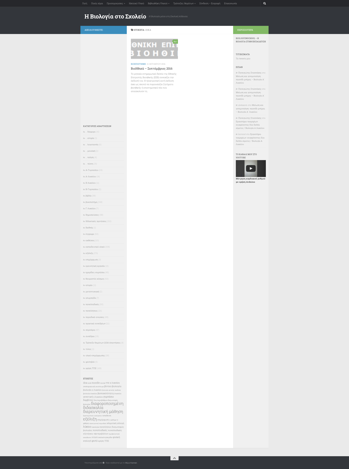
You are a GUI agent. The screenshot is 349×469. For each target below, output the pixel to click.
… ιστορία (90, 138)
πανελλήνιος (92, 310)
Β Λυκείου (91, 182)
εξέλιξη (89, 253)
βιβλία (88, 195)
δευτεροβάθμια (100, 400)
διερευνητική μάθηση (103, 411)
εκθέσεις (90, 240)
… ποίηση (90, 157)
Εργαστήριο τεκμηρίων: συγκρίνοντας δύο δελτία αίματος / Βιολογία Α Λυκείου (250, 124)
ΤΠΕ (107, 383)
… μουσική (90, 150)
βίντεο (107, 386)
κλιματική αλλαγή (115, 423)
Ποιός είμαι (97, 3)
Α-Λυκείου (91, 176)
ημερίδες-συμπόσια (95, 272)
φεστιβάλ (90, 361)
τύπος (88, 349)
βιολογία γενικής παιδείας (111, 390)
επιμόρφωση (92, 259)
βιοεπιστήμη (138, 64)
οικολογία (95, 427)
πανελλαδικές (92, 304)
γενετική (88, 396)
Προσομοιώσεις (115, 3)
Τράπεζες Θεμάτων (183, 3)
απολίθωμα (100, 386)
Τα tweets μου (243, 58)
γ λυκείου (98, 396)
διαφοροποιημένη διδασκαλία (103, 405)
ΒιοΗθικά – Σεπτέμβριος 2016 (151, 68)
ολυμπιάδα (91, 298)
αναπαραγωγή (89, 386)
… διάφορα (90, 131)
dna (85, 382)
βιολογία (116, 386)
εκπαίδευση (107, 415)
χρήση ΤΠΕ (91, 368)
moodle (96, 382)
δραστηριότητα (88, 416)
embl (89, 383)
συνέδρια (90, 336)
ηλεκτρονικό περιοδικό (97, 423)
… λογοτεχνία (92, 144)
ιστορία (89, 285)
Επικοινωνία (230, 3)
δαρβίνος (88, 400)
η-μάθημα (112, 420)
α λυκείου (115, 382)
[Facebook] (121, 29)
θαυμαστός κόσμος (95, 278)
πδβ (95, 434)
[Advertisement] (103, 77)
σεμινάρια (90, 329)
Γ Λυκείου (91, 208)
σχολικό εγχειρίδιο (105, 437)
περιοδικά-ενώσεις (95, 317)
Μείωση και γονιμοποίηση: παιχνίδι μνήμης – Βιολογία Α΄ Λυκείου (250, 79)
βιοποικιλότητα (105, 393)
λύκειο (87, 426)
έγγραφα (90, 234)
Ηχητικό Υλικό (136, 3)
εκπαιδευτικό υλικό (95, 246)
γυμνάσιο (108, 396)
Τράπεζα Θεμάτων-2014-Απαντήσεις (103, 342)
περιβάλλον (102, 433)
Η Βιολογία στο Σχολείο (115, 16)
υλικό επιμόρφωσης (95, 355)
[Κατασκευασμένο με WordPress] (103, 463)
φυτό (95, 440)
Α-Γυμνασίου (92, 170)
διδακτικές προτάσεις (96, 221)
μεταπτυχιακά (92, 291)
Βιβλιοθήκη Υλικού (157, 3)
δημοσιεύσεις (92, 214)
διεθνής (89, 227)
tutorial (102, 383)
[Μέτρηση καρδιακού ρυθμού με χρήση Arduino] (251, 168)
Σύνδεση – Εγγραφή (209, 3)
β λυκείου (117, 393)
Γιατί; (84, 3)
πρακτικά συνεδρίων (95, 323)
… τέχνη (89, 163)
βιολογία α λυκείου (92, 389)
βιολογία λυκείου (90, 393)
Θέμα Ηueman (131, 463)
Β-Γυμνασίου (92, 189)
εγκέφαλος (98, 416)
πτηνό (95, 437)
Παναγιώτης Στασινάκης (249, 72)
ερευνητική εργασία (95, 266)
